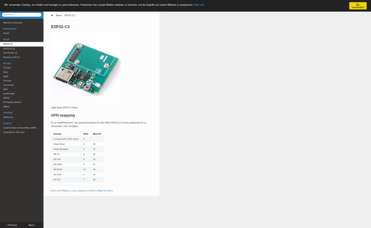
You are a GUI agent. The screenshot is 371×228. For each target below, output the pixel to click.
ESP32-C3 (7, 44)
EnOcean (7, 81)
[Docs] (52, 15)
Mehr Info (199, 5)
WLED (6, 33)
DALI (5, 72)
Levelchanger (9, 94)
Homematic (8, 85)
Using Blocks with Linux (13, 132)
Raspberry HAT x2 (11, 57)
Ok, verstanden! (358, 6)
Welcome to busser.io (12, 23)
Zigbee (6, 106)
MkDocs (66, 191)
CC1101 (7, 68)
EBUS (5, 76)
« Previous (12, 225)
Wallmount (8, 117)
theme (81, 191)
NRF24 (6, 98)
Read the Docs (105, 191)
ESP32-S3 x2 (9, 49)
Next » (32, 225)
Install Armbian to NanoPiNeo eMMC (20, 128)
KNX (5, 89)
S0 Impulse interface (12, 102)
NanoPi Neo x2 (10, 53)
